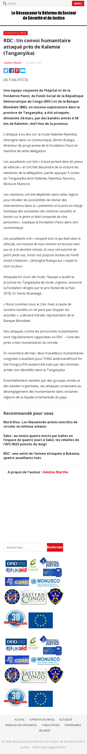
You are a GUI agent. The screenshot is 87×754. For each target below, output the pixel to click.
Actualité (65, 719)
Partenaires (73, 725)
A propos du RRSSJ (15, 32)
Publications (51, 725)
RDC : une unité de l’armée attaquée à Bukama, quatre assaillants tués (41, 455)
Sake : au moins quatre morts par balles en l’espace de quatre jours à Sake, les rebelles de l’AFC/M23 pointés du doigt (41, 440)
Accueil (19, 719)
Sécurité (44, 730)
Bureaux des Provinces (21, 725)
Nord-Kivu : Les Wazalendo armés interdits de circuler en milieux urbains (40, 424)
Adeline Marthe (12, 62)
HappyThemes (56, 747)
